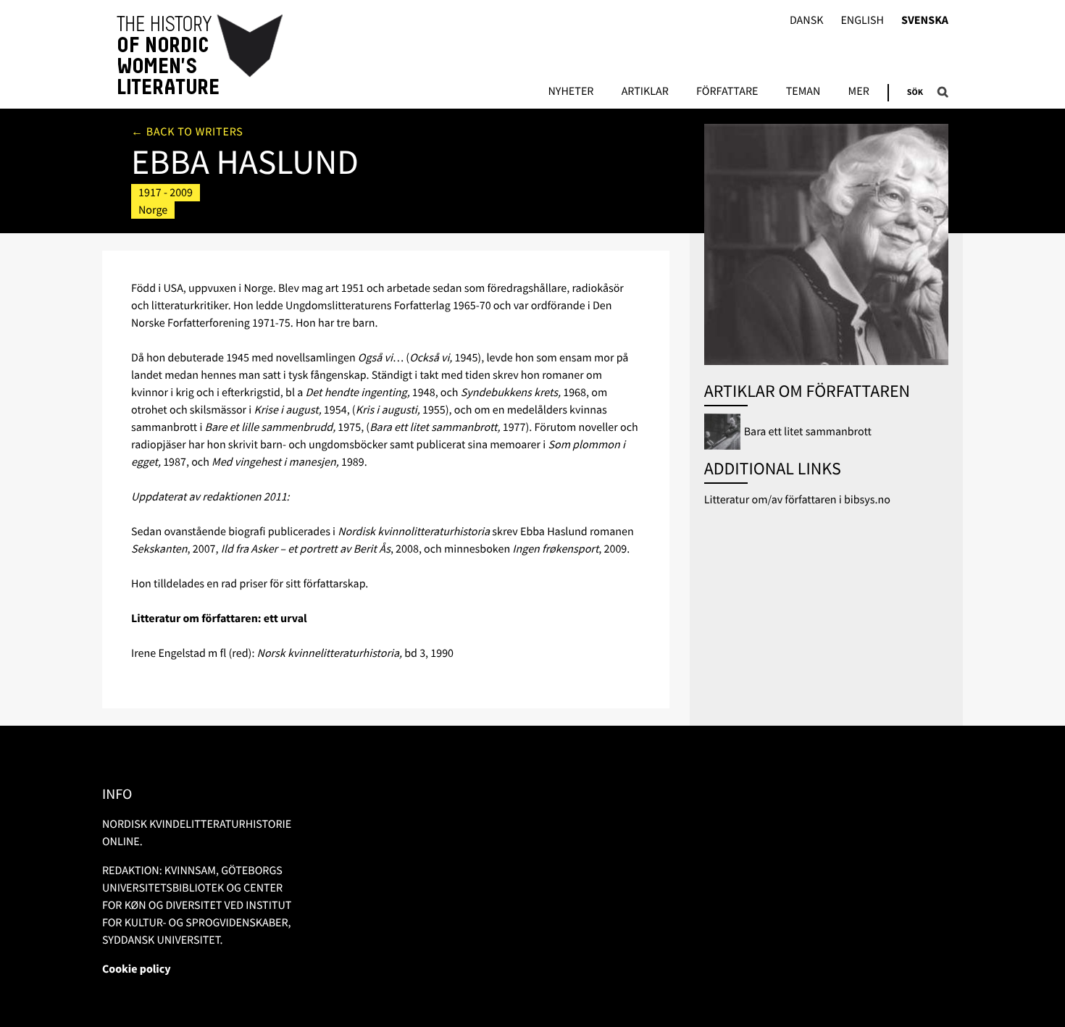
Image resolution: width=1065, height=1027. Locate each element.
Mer (858, 91)
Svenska (924, 20)
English (862, 20)
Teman (803, 91)
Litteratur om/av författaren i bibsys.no (797, 499)
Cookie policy (136, 969)
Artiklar (645, 91)
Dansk (807, 20)
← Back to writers (187, 132)
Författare (727, 91)
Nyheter (570, 91)
